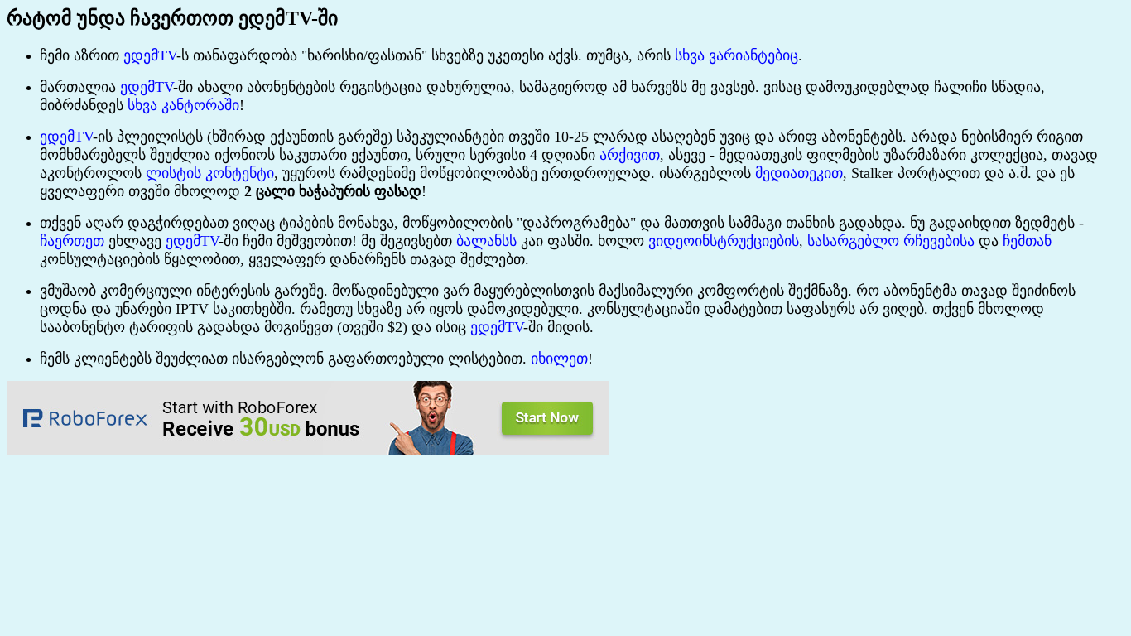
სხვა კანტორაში (183, 105)
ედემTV (149, 55)
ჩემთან (1027, 241)
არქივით (629, 155)
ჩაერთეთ (72, 241)
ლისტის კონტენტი (210, 173)
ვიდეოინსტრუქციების (723, 241)
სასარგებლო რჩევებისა (891, 241)
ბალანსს (486, 241)
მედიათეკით (799, 173)
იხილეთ (559, 358)
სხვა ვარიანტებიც (736, 55)
